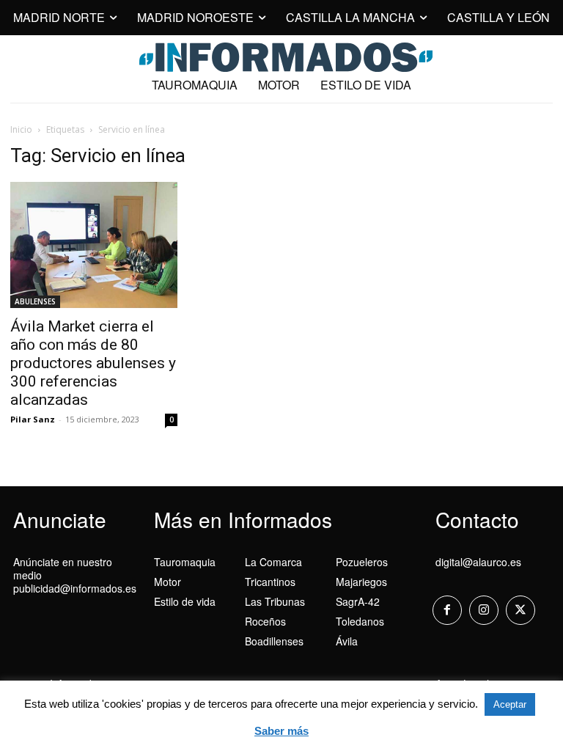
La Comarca (273, 561)
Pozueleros (362, 561)
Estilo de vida (185, 601)
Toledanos (360, 621)
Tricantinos (270, 581)
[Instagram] (483, 610)
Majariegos (361, 581)
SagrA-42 (358, 601)
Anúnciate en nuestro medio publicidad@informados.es (74, 575)
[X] (520, 610)
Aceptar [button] (509, 704)
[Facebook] (447, 610)
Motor (167, 581)
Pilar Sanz (32, 419)
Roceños (265, 621)
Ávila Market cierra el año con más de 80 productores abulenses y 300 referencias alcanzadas (93, 363)
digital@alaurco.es (478, 561)
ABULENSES (35, 301)
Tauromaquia (185, 561)
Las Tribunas (275, 601)
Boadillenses (274, 641)
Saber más (281, 731)
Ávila (347, 641)
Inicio (21, 129)
